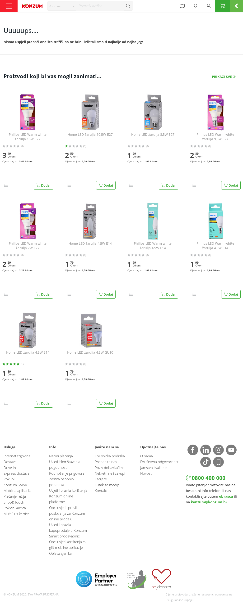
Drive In (10, 467)
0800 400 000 (207, 478)
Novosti (146, 473)
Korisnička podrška (110, 456)
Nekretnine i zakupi (110, 473)
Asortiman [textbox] (56, 6)
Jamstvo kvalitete (153, 467)
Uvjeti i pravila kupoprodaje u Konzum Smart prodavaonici (68, 530)
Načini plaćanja (61, 456)
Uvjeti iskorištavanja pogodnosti (64, 464)
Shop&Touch (14, 502)
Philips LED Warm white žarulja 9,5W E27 (215, 136)
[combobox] (61, 6)
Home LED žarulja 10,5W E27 (90, 134)
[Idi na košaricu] (222, 6)
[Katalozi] (182, 6)
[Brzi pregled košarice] (236, 6)
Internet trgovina (17, 456)
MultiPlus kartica (16, 513)
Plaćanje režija (15, 496)
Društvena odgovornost (159, 461)
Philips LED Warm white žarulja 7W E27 (28, 245)
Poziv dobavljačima (110, 467)
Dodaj (45, 185)
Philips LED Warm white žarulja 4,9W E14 (153, 245)
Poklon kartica (15, 507)
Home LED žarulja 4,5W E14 (90, 243)
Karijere (101, 479)
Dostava (10, 461)
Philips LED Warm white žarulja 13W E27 (28, 136)
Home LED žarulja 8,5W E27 (152, 134)
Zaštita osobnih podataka (61, 482)
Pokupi (9, 479)
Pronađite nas (106, 461)
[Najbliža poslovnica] (195, 6)
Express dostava (16, 473)
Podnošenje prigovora (66, 473)
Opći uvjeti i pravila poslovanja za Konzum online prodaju (67, 513)
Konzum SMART (16, 484)
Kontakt (101, 490)
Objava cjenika (60, 553)
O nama (146, 456)
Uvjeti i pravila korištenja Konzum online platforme (68, 496)
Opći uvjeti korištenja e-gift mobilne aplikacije (67, 544)
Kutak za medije (107, 484)
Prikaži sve (222, 76)
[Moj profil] (208, 6)
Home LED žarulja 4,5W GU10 (90, 352)
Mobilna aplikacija (17, 490)
